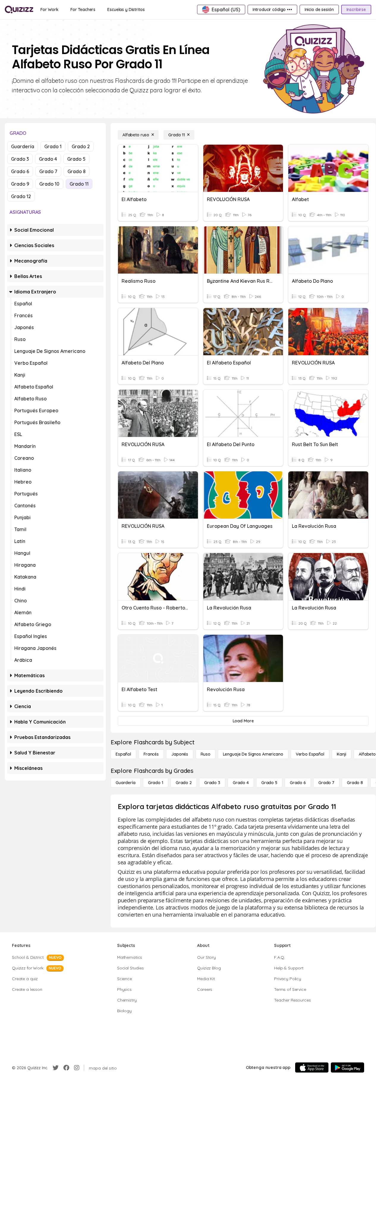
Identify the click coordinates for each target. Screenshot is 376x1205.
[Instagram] (76, 1068)
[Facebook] (66, 1068)
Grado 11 (79, 184)
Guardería (22, 146)
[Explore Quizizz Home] (19, 9)
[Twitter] (56, 1068)
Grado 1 (53, 146)
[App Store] (311, 1067)
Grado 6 (20, 171)
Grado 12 (21, 196)
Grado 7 (48, 171)
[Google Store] (347, 1067)
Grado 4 (48, 159)
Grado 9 (20, 184)
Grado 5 (76, 159)
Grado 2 (81, 146)
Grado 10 (49, 184)
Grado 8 (76, 171)
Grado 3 (20, 159)
